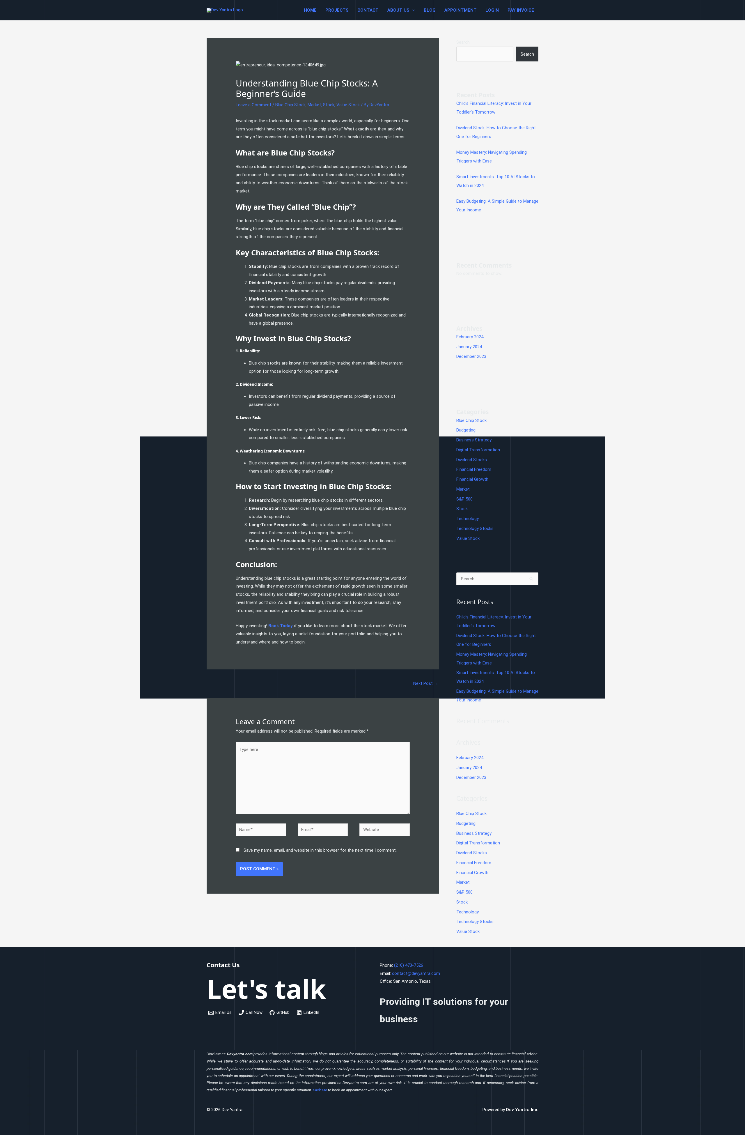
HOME (310, 10)
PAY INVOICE (521, 10)
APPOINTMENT (460, 10)
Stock (328, 104)
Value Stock (348, 104)
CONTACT (368, 10)
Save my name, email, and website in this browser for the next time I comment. (320, 850)
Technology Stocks (475, 528)
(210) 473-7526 (408, 965)
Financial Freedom (473, 469)
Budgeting (466, 430)
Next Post (425, 683)
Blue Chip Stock (290, 104)
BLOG (430, 10)
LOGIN (492, 10)
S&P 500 (464, 499)
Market (314, 104)
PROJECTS (337, 10)
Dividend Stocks (471, 459)
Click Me (320, 1090)
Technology (467, 518)
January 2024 (469, 346)
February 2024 (469, 337)
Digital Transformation (478, 449)
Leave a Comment (253, 104)
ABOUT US (398, 10)
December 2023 (471, 356)
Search (463, 42)
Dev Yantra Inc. (522, 1109)
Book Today (280, 625)
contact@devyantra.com (416, 973)
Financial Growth (472, 479)
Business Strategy (474, 440)
